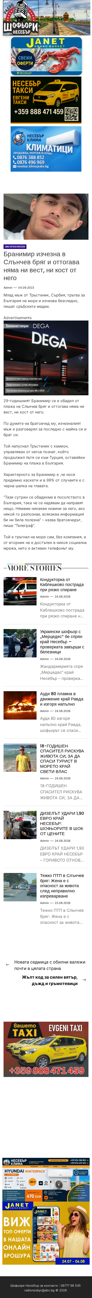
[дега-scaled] (46, 323)
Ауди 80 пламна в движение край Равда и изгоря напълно (61, 699)
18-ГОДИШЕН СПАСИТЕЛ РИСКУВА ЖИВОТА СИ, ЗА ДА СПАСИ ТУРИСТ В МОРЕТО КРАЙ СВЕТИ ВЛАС (62, 758)
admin (8, 287)
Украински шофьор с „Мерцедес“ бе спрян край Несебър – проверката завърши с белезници (62, 642)
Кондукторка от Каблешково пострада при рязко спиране (62, 585)
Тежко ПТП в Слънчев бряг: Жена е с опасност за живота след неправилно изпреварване (62, 886)
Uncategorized (15, 246)
